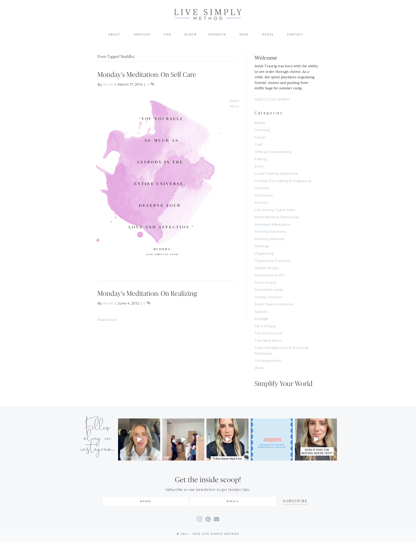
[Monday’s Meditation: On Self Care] (159, 179)
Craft (259, 144)
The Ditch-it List (268, 333)
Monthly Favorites (270, 231)
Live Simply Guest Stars (275, 210)
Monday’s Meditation (273, 224)
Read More (107, 320)
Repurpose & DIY (270, 275)
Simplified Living (269, 290)
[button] (295, 501)
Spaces (261, 311)
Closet (260, 137)
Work (259, 368)
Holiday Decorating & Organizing (283, 181)
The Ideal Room (269, 341)
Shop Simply (265, 282)
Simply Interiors (268, 297)
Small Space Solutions (274, 304)
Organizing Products (272, 261)
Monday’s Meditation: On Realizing (147, 293)
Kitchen (261, 202)
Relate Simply (267, 268)
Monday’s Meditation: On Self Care (147, 75)
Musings (262, 246)
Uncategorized (268, 360)
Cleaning (262, 130)
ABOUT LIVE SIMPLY (273, 99)
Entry (259, 166)
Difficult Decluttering (273, 152)
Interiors (262, 188)
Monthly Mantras (269, 239)
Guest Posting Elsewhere (276, 173)
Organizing (264, 253)
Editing (261, 159)
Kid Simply (264, 195)
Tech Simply (265, 326)
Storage (261, 319)
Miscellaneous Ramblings (277, 217)
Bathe (260, 123)
